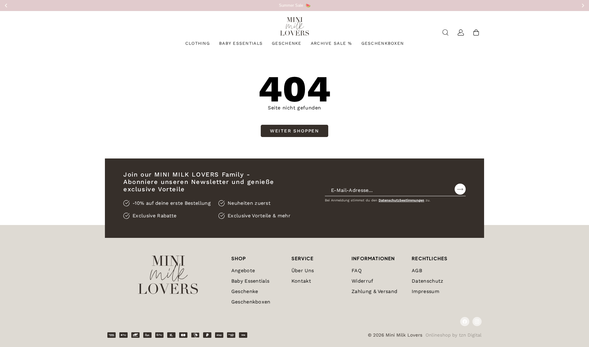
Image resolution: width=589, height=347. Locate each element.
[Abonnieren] (460, 189)
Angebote (243, 270)
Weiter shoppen (294, 131)
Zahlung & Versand (374, 291)
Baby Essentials (250, 281)
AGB (417, 270)
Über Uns (302, 270)
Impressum (425, 291)
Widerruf (362, 281)
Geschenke (244, 291)
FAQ (357, 270)
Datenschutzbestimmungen (401, 200)
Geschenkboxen (251, 302)
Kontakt (301, 281)
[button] (197, 43)
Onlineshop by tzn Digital (453, 335)
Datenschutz (428, 281)
